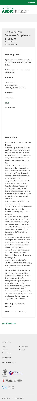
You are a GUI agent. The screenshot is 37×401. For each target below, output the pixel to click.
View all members (8, 323)
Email (7, 103)
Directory (5, 350)
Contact (22, 350)
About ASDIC (6, 353)
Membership (23, 347)
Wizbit (21, 398)
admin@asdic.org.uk (9, 362)
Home (4, 347)
